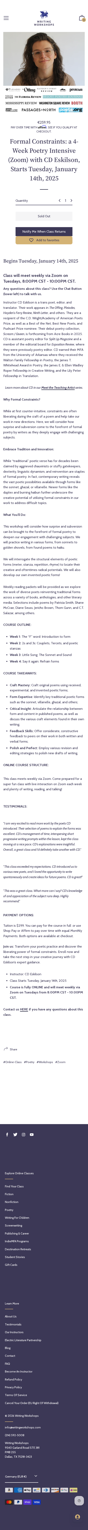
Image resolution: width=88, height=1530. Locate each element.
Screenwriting (13, 1225)
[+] (71, 200)
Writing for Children (17, 1218)
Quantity (22, 201)
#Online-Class (12, 1062)
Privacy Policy (13, 1387)
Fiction (9, 1194)
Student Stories (15, 1257)
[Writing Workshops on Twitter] (15, 1134)
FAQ (7, 1364)
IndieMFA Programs (17, 1241)
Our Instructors (14, 1332)
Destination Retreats (18, 1249)
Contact (10, 1356)
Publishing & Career (17, 1233)
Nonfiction (11, 1202)
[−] (59, 200)
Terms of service (16, 1395)
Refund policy (13, 1379)
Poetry (9, 1210)
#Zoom (60, 1062)
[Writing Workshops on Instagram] (23, 1134)
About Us (11, 1316)
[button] (82, 18)
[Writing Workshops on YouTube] (31, 1134)
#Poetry (29, 1062)
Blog (7, 1348)
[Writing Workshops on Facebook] (7, 1134)
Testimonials (13, 1324)
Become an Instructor (18, 1371)
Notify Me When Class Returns (44, 231)
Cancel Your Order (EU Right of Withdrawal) (32, 1403)
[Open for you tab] (77, 1517)
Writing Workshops (27, 1416)
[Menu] (6, 18)
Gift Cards (11, 1265)
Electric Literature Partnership (23, 1340)
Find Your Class (14, 1186)
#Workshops (45, 1062)
